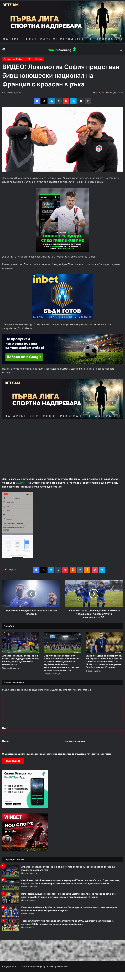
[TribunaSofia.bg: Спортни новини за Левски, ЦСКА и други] (62, 49)
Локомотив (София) (13, 59)
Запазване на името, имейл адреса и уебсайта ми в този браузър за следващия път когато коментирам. (58, 754)
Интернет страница (75, 741)
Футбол (39, 59)
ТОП (29, 59)
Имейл (6, 741)
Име (5, 728)
